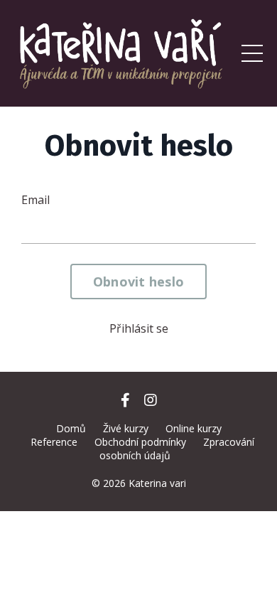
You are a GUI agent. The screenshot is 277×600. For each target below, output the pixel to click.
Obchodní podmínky (140, 442)
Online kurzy (193, 428)
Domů (71, 428)
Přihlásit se (138, 328)
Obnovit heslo (138, 281)
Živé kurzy (125, 428)
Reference (54, 442)
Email (35, 200)
